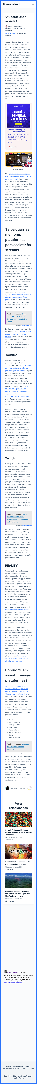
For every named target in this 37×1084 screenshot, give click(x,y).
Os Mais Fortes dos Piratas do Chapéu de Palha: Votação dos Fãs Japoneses (18, 832)
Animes (21, 28)
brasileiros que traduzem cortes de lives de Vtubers (18, 334)
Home (7, 34)
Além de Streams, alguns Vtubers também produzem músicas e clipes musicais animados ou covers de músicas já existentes (17, 391)
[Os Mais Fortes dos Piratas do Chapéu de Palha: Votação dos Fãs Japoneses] (18, 819)
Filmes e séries (18, 1066)
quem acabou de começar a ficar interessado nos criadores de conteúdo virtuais (18, 176)
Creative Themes (19, 1078)
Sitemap (28, 1066)
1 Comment (8, 30)
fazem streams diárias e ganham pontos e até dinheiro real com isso (16, 658)
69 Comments (9, 901)
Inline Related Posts (27, 325)
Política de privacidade (11, 1069)
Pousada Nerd (11, 4)
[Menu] (33, 4)
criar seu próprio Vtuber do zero (17, 610)
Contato (24, 1069)
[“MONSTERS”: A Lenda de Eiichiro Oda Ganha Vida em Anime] (18, 851)
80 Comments (9, 869)
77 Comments (9, 840)
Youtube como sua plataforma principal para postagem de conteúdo (18, 368)
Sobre (32, 1069)
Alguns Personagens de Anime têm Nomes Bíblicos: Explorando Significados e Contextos (17, 893)
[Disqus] (18, 940)
